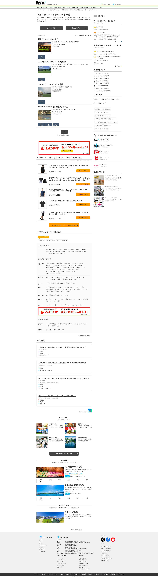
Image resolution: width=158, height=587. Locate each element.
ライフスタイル (43, 545)
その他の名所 (68, 291)
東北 (58, 541)
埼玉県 (81, 7)
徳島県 (73, 551)
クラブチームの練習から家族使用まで (62, 87)
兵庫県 (73, 548)
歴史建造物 (64, 289)
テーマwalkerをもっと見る (64, 453)
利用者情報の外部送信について (117, 574)
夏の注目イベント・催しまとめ (102, 109)
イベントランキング (61, 559)
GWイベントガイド (83, 561)
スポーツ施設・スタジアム (68, 299)
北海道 (59, 540)
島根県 (80, 550)
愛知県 (66, 545)
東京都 (73, 7)
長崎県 (73, 553)
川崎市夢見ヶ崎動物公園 (102, 60)
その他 (100, 7)
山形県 (80, 541)
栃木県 (90, 7)
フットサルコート (57, 46)
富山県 (69, 547)
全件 (47, 263)
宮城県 (66, 541)
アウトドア (41, 305)
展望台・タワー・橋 (82, 289)
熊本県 (76, 553)
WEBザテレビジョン (105, 557)
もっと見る (118, 41)
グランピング (79, 305)
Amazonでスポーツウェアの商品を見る (64, 225)
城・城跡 (57, 289)
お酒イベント (98, 125)
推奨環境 (62, 574)
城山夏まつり (99, 27)
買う (59, 329)
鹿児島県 (88, 553)
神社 (77, 287)
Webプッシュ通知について (107, 548)
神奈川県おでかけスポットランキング (108, 45)
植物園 (57, 267)
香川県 (66, 551)
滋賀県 (84, 548)
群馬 (78, 480)
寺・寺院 (82, 287)
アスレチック (71, 305)
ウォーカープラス (41, 10)
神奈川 (50, 480)
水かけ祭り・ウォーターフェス (102, 115)
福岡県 (66, 553)
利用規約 (44, 574)
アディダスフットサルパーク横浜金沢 (52, 62)
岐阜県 (69, 545)
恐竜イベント (107, 125)
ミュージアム (41, 284)
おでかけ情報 (118, 4)
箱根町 (69, 7)
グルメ (41, 541)
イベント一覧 (60, 558)
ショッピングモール (66, 277)
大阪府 (66, 548)
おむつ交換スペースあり (80, 324)
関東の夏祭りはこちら (73, 493)
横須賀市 (55, 7)
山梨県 (66, 544)
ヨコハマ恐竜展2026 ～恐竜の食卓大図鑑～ (106, 39)
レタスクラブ (104, 553)
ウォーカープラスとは (106, 546)
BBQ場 (48, 240)
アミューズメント (41, 264)
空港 (47, 291)
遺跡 (70, 289)
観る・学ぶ (53, 329)
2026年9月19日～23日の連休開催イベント (105, 119)
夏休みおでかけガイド (84, 565)
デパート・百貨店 (54, 277)
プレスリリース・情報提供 (80, 574)
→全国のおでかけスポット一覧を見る (56, 253)
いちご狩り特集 (82, 558)
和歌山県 (81, 548)
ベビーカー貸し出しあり (52, 326)
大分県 (80, 553)
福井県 (73, 547)
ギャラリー (73, 283)
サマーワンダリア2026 (101, 32)
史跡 (74, 289)
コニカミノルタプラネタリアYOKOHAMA (106, 54)
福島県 (83, 541)
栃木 (87, 480)
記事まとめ (42, 549)
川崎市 (50, 7)
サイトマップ (37, 574)
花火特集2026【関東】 (74, 467)
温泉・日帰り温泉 (54, 295)
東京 (41, 480)
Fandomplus (43, 551)
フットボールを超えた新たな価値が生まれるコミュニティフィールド (70, 64)
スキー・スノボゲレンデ (63, 271)
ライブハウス (80, 299)
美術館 (52, 283)
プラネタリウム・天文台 (67, 267)
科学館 (67, 283)
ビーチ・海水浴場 (50, 271)
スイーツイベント (112, 122)
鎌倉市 (64, 7)
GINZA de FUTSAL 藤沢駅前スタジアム (53, 107)
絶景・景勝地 (49, 289)
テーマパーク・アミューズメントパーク (74, 263)
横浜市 (46, 7)
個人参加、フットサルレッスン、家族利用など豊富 (65, 41)
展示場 (73, 271)
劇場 (86, 299)
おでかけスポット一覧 (53, 10)
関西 (58, 548)
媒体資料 (90, 574)
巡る (63, 329)
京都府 (69, 548)
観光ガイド (59, 567)
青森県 (69, 541)
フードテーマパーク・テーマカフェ (55, 269)
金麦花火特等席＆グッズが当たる (73, 473)
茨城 (41, 482)
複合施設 (65, 279)
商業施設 (40, 277)
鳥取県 (76, 550)
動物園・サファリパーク (52, 265)
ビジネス (41, 547)
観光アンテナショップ (75, 279)
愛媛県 (69, 551)
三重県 (73, 545)
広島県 (66, 550)
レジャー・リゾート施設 (72, 269)
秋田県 (76, 541)
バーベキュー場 (62, 305)
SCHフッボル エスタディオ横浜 (50, 84)
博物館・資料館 (59, 283)
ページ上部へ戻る (77, 529)
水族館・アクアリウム (66, 265)
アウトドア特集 (71, 512)
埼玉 (68, 480)
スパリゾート (64, 295)
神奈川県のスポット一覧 (80, 10)
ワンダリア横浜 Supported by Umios (105, 51)
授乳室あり (69, 324)
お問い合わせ (69, 574)
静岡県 (76, 545)
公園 (53, 240)
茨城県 (94, 7)
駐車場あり (53, 324)
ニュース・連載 (106, 4)
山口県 (73, 550)
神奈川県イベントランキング (105, 21)
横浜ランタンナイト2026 (102, 29)
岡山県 (69, 550)
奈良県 (76, 548)
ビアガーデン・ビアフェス (101, 112)
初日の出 (56, 291)
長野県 (69, 544)
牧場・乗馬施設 (50, 267)
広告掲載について (98, 574)
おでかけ (41, 540)
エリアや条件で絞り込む (83, 35)
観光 (39, 287)
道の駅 (52, 287)
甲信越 (59, 544)
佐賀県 (69, 553)
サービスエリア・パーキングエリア (64, 287)
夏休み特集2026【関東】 (75, 485)
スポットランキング (61, 563)
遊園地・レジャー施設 (56, 263)
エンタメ (40, 299)
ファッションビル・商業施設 (53, 279)
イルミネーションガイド (84, 569)
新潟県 (73, 544)
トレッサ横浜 (99, 63)
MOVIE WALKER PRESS (106, 558)
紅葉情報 (81, 567)
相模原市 (60, 7)
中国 (58, 550)
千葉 (59, 480)
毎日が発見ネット (105, 560)
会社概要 (106, 574)
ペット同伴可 (61, 324)
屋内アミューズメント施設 (53, 273)
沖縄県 (91, 553)
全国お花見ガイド (83, 559)
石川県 (66, 547)
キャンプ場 (41, 240)
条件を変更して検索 (85, 335)
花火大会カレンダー (83, 563)
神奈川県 (42, 7)
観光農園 (80, 265)
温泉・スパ (41, 295)
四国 (58, 551)
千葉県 (77, 7)
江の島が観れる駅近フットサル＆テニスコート (64, 109)
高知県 (76, 551)
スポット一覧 (60, 561)
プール (83, 267)
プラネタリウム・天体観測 (101, 128)
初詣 (51, 291)
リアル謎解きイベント (100, 122)
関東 (38, 7)
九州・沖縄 (60, 553)
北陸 (58, 547)
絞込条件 (40, 324)
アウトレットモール (62, 240)
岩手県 (73, 541)
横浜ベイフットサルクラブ (48, 39)
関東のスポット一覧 (67, 10)
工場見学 (78, 267)
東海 (58, 545)
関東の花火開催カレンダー (74, 476)
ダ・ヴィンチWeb (105, 555)
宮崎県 (83, 553)
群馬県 (86, 7)
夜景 (62, 291)
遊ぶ (47, 329)
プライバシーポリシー (53, 574)
